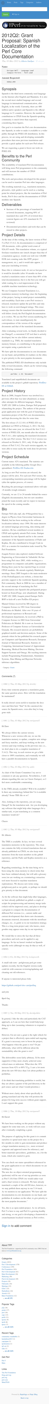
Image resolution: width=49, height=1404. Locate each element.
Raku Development (8, 1274)
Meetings (5, 1286)
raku (3, 1348)
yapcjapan (5, 1341)
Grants (12, 667)
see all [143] (9, 1327)
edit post (41, 61)
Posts (15, 2)
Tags (21, 2)
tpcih (3, 1322)
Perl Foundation (7, 1269)
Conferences (6, 1267)
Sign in (16, 14)
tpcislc (4, 1319)
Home (9, 2)
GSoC (4, 1288)
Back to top (24, 1398)
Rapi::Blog (33, 1394)
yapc (3, 1315)
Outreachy (5, 1284)
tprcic (4, 1324)
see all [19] (8, 1298)
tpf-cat (4, 1346)
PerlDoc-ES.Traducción (23, 467)
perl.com (5, 1380)
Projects (4, 1281)
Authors (38, 2)
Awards (4, 1293)
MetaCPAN (5, 1382)
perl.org (4, 1377)
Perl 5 (4, 1360)
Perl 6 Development (8, 1271)
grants (4, 1310)
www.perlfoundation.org (14, 1251)
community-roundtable (9, 1336)
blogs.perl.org (6, 1375)
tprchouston (6, 1344)
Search (5, 14)
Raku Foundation (7, 1296)
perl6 (3, 1317)
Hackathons (6, 1291)
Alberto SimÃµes (27, 61)
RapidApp (23, 1394)
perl (3, 1312)
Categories (29, 2)
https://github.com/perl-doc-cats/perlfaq (19, 985)
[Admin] (3, 3)
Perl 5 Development (8, 1264)
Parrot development (8, 1279)
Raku (3, 1363)
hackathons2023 (7, 1339)
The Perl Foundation (9, 1372)
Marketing (5, 1276)
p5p (3, 1307)
